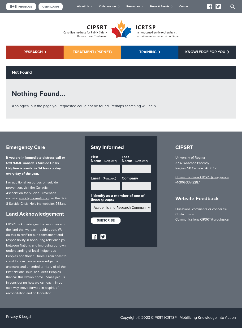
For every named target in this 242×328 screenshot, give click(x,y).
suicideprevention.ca (34, 198)
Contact (184, 6)
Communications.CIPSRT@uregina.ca (202, 177)
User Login (50, 6)
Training (148, 52)
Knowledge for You (205, 52)
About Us (83, 6)
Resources (133, 6)
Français (25, 6)
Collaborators (108, 6)
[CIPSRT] (121, 36)
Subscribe (106, 220)
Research (33, 52)
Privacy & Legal (18, 316)
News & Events (159, 6)
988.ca (60, 204)
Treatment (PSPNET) (92, 52)
